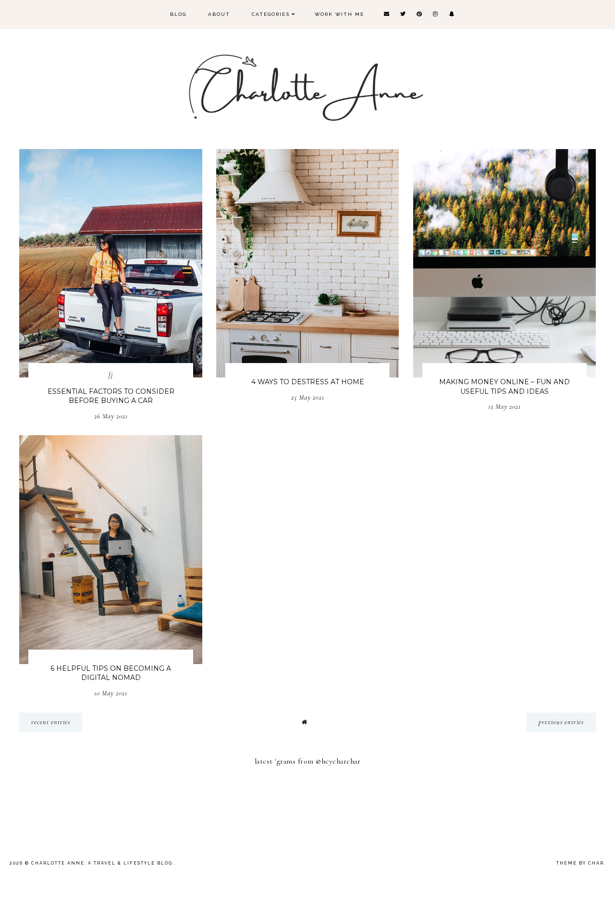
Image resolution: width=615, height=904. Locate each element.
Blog (178, 14)
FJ (111, 375)
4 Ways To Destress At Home (307, 381)
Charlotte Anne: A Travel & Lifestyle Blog (102, 863)
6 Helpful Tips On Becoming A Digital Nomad (110, 673)
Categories (271, 14)
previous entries (561, 722)
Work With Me (339, 14)
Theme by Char (580, 863)
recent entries (50, 722)
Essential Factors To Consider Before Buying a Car (111, 396)
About (219, 14)
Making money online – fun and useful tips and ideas (504, 386)
